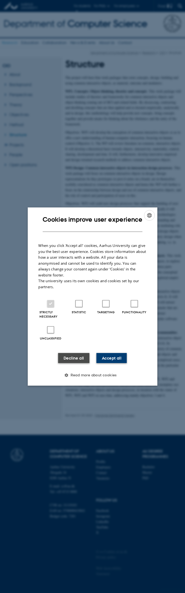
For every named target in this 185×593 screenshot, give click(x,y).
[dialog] (92, 296)
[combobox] (149, 215)
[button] (92, 375)
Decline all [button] (74, 358)
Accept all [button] (111, 358)
